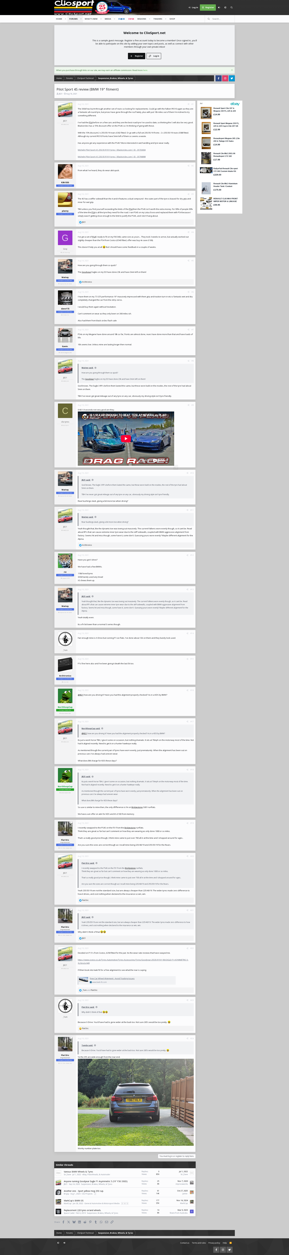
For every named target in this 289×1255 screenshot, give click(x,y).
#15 (192, 659)
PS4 (90, 122)
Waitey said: (87, 367)
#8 (192, 361)
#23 (192, 1000)
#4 (192, 232)
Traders (157, 18)
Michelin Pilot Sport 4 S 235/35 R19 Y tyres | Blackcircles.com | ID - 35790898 (112, 156)
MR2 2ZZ (66, 124)
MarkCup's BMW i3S (74, 1200)
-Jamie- (185, 1193)
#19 (192, 823)
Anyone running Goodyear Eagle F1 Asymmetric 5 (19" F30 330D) (95, 1181)
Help (225, 1243)
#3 (192, 194)
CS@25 (121, 18)
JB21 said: (86, 480)
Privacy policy (214, 1243)
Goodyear (86, 272)
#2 (192, 165)
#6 (192, 292)
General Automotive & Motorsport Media (102, 1203)
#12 (192, 555)
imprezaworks (182, 1184)
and (89, 990)
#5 (192, 260)
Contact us (184, 1243)
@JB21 (80, 694)
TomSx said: (87, 1045)
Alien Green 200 (66, 713)
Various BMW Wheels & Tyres (78, 1171)
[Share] (188, 104)
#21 (192, 910)
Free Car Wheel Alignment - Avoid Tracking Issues (112, 978)
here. (145, 70)
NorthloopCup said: (91, 728)
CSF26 (131, 18)
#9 (192, 405)
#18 (192, 769)
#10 (192, 473)
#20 (192, 856)
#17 (192, 721)
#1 (192, 104)
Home (59, 18)
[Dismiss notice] (231, 70)
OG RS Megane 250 (66, 352)
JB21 (61, 93)
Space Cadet (69, 1213)
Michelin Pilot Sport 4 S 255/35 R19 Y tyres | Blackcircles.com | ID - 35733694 (112, 150)
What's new (91, 18)
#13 (192, 589)
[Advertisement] (216, 259)
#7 (192, 329)
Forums (73, 18)
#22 (192, 948)
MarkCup (67, 1203)
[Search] (231, 7)
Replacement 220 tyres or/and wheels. (82, 1210)
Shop (172, 18)
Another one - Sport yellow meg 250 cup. (84, 1190)
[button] (225, 7)
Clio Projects (87, 1193)
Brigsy (66, 1193)
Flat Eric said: (88, 863)
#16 (192, 690)
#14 (192, 633)
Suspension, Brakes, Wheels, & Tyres (96, 1184)
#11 (192, 510)
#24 (192, 1038)
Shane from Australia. (179, 1213)
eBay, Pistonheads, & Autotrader (96, 1174)
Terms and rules (199, 1243)
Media (108, 18)
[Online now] (65, 702)
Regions (141, 18)
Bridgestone (137, 807)
